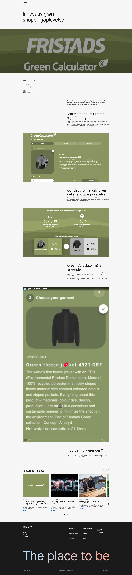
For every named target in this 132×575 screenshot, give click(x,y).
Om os (99, 2)
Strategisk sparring (71, 528)
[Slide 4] (66, 514)
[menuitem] (71, 2)
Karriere (94, 2)
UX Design (34, 86)
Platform (76, 2)
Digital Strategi (41, 86)
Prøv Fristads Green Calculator (74, 461)
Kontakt (106, 2)
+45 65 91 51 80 (100, 532)
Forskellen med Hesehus (87, 528)
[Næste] (107, 470)
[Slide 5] (67, 514)
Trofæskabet (84, 533)
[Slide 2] (65, 514)
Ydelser (82, 2)
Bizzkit (83, 538)
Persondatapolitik (70, 570)
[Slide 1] (64, 514)
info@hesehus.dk (100, 534)
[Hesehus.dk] (26, 2)
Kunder (70, 2)
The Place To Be (85, 536)
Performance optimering (72, 541)
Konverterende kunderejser (73, 533)
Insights (89, 2)
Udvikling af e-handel (72, 536)
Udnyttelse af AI (71, 538)
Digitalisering (70, 531)
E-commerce (26, 86)
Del (38, 80)
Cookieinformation (61, 570)
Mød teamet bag (85, 531)
